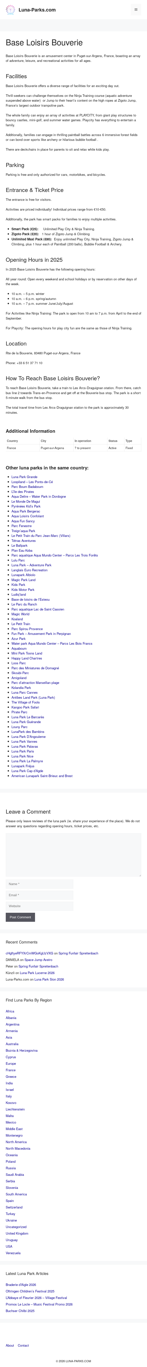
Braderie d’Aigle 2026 (21, 1284)
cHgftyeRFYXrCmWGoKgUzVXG (29, 953)
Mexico (11, 1122)
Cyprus (11, 1056)
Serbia (10, 1180)
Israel (10, 1089)
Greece (11, 1076)
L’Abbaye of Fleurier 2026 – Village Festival (36, 1297)
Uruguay (12, 1239)
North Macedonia (18, 1148)
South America (16, 1194)
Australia (12, 1043)
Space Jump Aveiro (38, 959)
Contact (23, 1345)
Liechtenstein (15, 1109)
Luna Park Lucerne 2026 (37, 972)
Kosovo (11, 1102)
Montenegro (14, 1135)
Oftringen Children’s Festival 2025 (30, 1291)
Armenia (12, 1030)
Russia (11, 1167)
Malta (10, 1115)
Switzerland (14, 1207)
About (10, 1345)
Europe (11, 1063)
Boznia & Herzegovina (22, 1050)
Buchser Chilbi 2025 (20, 1310)
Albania (11, 1017)
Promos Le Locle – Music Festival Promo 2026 (39, 1304)
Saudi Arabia (15, 1174)
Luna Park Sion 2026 (49, 979)
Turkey (10, 1213)
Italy (9, 1096)
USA (9, 1246)
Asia (9, 1037)
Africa (10, 1011)
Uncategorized (16, 1226)
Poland (11, 1161)
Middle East (14, 1128)
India (9, 1082)
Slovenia (12, 1187)
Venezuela (13, 1252)
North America (16, 1141)
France (11, 1069)
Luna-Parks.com (37, 9)
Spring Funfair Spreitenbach (78, 953)
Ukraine (11, 1220)
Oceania (12, 1154)
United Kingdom (17, 1233)
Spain (10, 1200)
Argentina (12, 1024)
